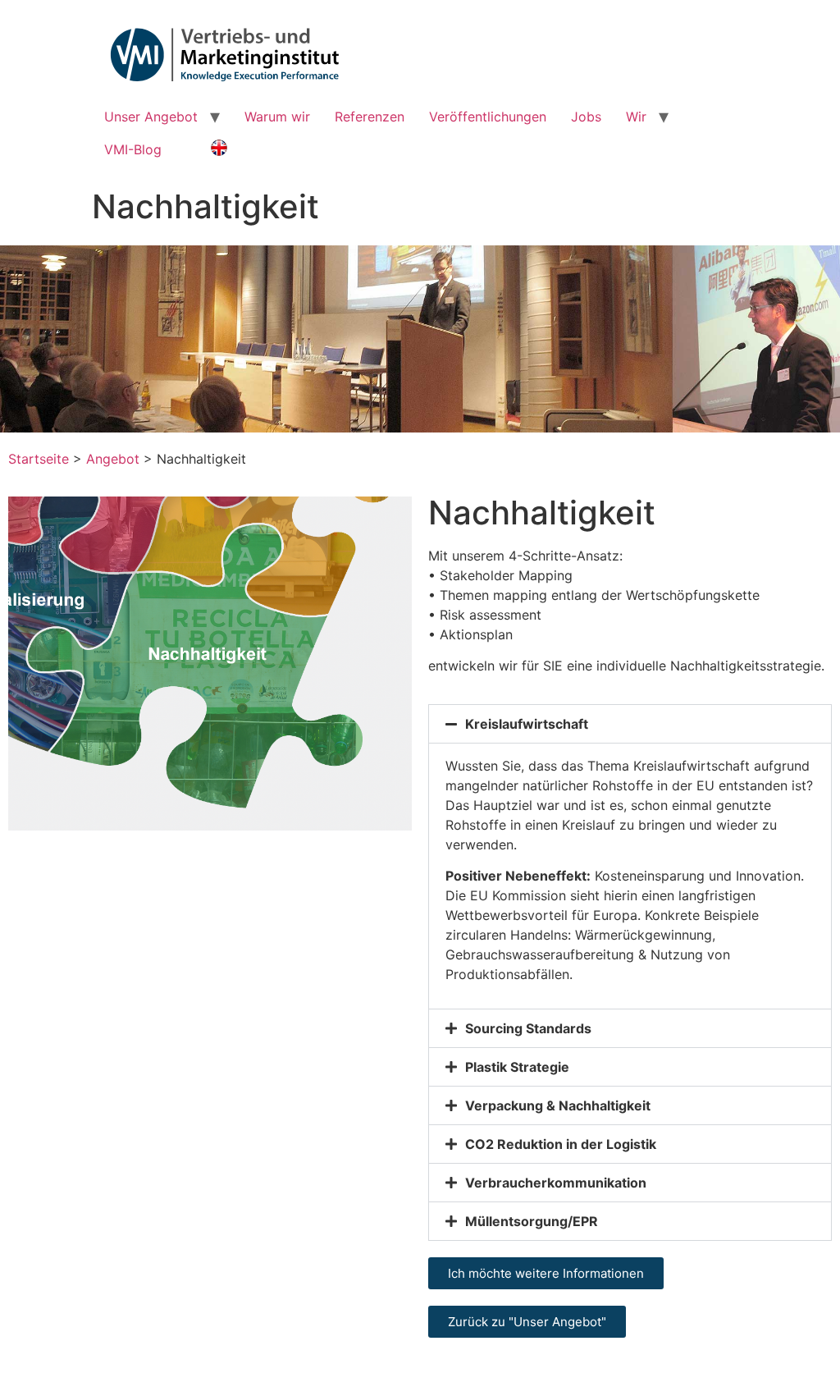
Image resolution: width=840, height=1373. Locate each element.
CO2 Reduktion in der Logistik (560, 1144)
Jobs (586, 116)
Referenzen (369, 116)
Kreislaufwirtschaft (526, 724)
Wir (636, 116)
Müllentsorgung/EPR (531, 1221)
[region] (420, 338)
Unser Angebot (151, 116)
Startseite (38, 459)
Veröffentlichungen (487, 116)
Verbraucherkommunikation (555, 1182)
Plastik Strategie (517, 1067)
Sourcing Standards (528, 1028)
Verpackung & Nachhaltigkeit (558, 1105)
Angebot (112, 459)
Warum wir (277, 116)
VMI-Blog (133, 149)
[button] (630, 724)
